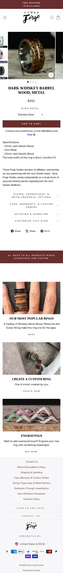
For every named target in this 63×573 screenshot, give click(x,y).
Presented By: (30, 536)
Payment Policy (31, 499)
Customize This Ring (31, 221)
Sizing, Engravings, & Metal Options (31, 482)
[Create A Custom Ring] (31, 358)
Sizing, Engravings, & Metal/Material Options (31, 195)
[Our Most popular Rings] (31, 298)
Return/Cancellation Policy (31, 467)
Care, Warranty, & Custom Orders (31, 205)
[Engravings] (31, 415)
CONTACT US (30, 516)
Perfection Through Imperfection (31, 488)
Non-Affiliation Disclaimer (31, 493)
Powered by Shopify (31, 570)
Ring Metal (30, 108)
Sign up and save (31, 508)
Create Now (31, 391)
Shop (31, 334)
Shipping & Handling (31, 214)
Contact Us (32, 461)
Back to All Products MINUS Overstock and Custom (33, 256)
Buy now (31, 452)
